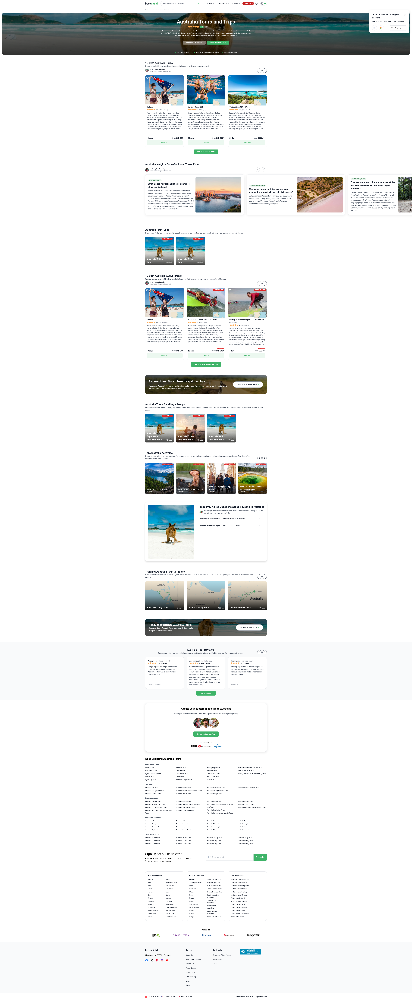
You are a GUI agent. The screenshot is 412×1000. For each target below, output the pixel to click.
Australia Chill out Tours (246, 804)
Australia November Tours (185, 830)
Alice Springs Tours (213, 768)
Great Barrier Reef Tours (246, 771)
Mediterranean (171, 917)
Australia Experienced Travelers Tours (189, 790)
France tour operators (214, 892)
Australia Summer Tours (153, 827)
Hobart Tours (180, 771)
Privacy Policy (191, 972)
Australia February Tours (215, 821)
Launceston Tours (182, 774)
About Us (189, 955)
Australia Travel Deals (183, 793)
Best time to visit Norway (239, 889)
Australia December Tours (246, 827)
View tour (164, 142)
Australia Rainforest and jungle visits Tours (252, 807)
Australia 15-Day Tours (245, 844)
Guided (191, 910)
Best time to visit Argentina (240, 886)
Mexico (168, 898)
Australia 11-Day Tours (214, 838)
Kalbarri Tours (211, 780)
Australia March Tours (214, 824)
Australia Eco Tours (151, 787)
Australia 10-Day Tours (184, 838)
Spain (150, 889)
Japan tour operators (214, 889)
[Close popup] (405, 15)
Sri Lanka (169, 901)
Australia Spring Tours (152, 824)
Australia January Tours (215, 827)
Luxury (191, 914)
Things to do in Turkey (238, 910)
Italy (149, 882)
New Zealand (170, 904)
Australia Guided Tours (153, 793)
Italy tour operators (213, 882)
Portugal (151, 901)
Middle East (170, 914)
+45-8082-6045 (153, 997)
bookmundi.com (243, 997)
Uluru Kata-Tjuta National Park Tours (250, 768)
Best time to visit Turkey (239, 892)
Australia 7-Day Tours (152, 838)
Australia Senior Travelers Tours (248, 787)
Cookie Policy (191, 977)
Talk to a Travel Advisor (194, 42)
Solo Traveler (193, 904)
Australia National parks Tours (155, 804)
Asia (149, 886)
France (150, 892)
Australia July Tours (244, 824)
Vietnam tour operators (211, 907)
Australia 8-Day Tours (214, 841)
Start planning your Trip (206, 734)
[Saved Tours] (256, 3)
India (167, 892)
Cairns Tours (149, 768)
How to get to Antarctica (239, 901)
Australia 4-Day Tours (152, 841)
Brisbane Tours (212, 771)
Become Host (218, 959)
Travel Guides (191, 968)
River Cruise (193, 889)
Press (215, 964)
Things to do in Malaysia (239, 907)
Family (191, 901)
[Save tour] (147, 77)
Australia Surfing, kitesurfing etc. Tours (220, 813)
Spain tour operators (214, 879)
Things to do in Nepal (238, 898)
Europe (150, 879)
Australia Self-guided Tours (154, 790)
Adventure (192, 879)
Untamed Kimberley (154, 685)
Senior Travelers (194, 907)
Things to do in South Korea (240, 914)
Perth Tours (180, 777)
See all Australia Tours (218, 42)
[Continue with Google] (381, 27)
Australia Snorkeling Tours (216, 810)
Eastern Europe (171, 910)
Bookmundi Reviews (193, 959)
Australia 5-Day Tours (214, 844)
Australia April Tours (244, 821)
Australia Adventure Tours (185, 810)
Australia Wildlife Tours (214, 801)
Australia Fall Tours (151, 821)
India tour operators (214, 886)
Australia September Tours (154, 830)
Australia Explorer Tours (153, 801)
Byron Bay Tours (150, 780)
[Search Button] (198, 3)
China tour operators (214, 916)
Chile (149, 895)
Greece (150, 898)
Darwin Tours (149, 777)
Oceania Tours (157, 10)
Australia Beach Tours (183, 801)
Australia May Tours (213, 830)
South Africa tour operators (213, 896)
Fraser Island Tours (213, 774)
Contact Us (190, 964)
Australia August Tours (184, 827)
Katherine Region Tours (184, 780)
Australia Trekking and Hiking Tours (188, 804)
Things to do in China (238, 904)
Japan (168, 895)
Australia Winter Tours (183, 824)
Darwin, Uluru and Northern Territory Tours (252, 774)
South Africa (152, 914)
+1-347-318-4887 (170, 997)
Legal (188, 981)
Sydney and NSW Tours (153, 774)
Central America (171, 907)
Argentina (151, 907)
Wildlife (191, 892)
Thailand (151, 904)
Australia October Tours (184, 821)
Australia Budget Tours (214, 793)
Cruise (191, 886)
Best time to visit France (239, 895)
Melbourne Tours (151, 771)
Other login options (398, 28)
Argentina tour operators (212, 912)
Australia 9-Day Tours (245, 838)
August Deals (248, 3)
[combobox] (180, 3)
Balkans (150, 917)
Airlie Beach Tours (213, 777)
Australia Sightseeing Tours (185, 807)
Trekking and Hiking (195, 882)
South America (153, 910)
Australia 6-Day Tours (152, 844)
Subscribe (260, 857)
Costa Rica (169, 889)
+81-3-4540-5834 (187, 997)
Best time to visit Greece (239, 882)
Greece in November (237, 917)
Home (147, 10)
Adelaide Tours (181, 768)
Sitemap (189, 985)
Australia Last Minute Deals (216, 787)
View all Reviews (206, 693)
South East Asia (171, 882)
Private (191, 898)
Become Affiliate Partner (222, 955)
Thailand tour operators (211, 902)
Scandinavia (170, 886)
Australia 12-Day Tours (245, 841)
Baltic (168, 879)
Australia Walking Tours (246, 801)
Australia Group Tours (183, 787)
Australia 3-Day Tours (183, 844)
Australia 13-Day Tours (184, 841)
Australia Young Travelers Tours (218, 790)
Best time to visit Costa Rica (240, 879)
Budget (191, 917)
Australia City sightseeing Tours (156, 807)
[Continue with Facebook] (374, 27)
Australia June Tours (245, 830)
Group (191, 895)
